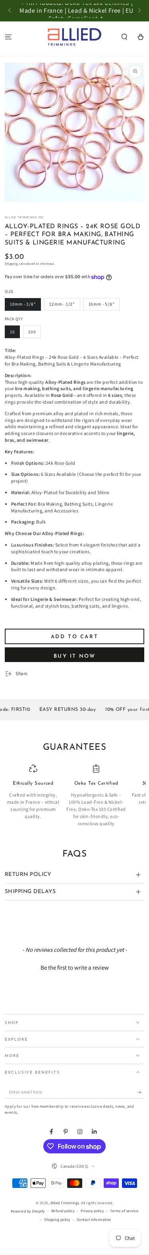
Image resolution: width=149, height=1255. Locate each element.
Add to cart (75, 636)
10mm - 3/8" (23, 304)
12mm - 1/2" (62, 304)
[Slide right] (139, 11)
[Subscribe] (140, 1092)
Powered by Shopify (28, 1211)
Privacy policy (92, 1210)
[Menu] (8, 36)
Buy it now (74, 656)
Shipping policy (57, 1219)
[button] (124, 36)
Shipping (11, 264)
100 (32, 332)
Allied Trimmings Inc (24, 217)
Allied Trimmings (64, 1202)
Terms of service (124, 1210)
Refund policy (62, 1210)
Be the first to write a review (75, 967)
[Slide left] (10, 11)
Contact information (94, 1219)
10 (12, 332)
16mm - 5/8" (102, 304)
